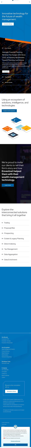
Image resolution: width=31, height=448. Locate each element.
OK (15, 444)
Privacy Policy (8, 436)
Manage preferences (15, 441)
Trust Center (4, 421)
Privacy (3, 423)
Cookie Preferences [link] (5, 420)
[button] (9, 108)
